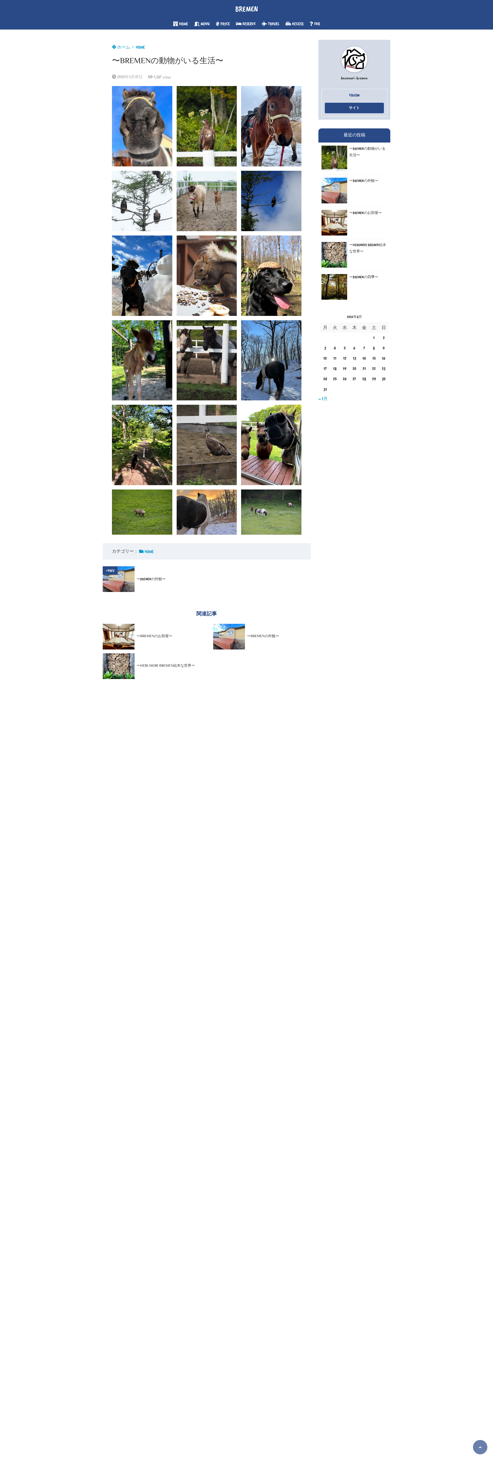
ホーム (123, 47)
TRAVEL (273, 23)
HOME (183, 23)
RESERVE (249, 23)
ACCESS (298, 23)
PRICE (225, 23)
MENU (205, 23)
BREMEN (246, 9)
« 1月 (323, 398)
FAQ (317, 23)
